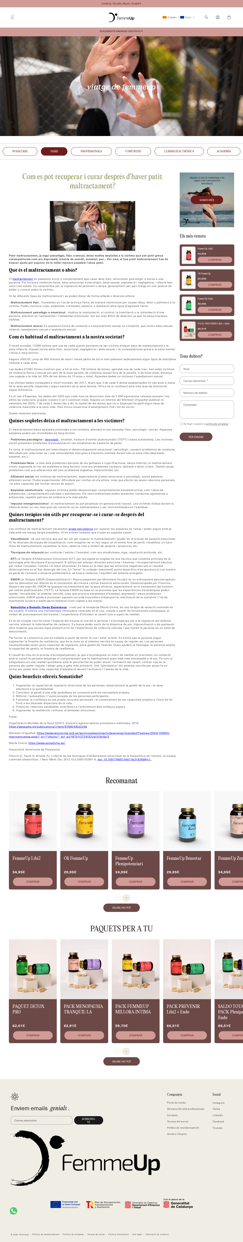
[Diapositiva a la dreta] (126, 898)
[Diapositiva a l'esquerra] (117, 898)
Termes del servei (177, 1121)
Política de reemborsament (183, 1127)
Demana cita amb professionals (185, 1109)
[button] (12, 17)
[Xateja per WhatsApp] (13, 1211)
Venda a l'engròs (177, 1134)
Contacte (172, 1115)
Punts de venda (176, 1102)
